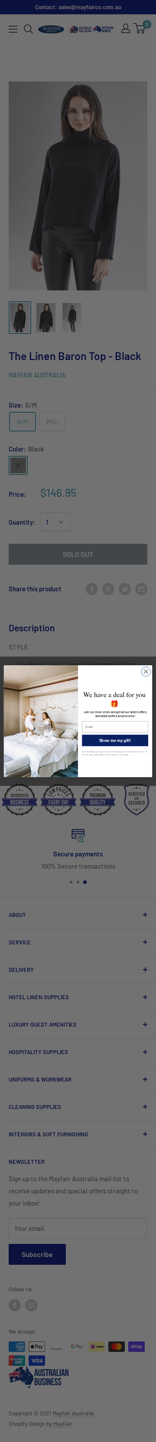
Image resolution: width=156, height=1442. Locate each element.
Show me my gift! (115, 740)
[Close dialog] (146, 671)
